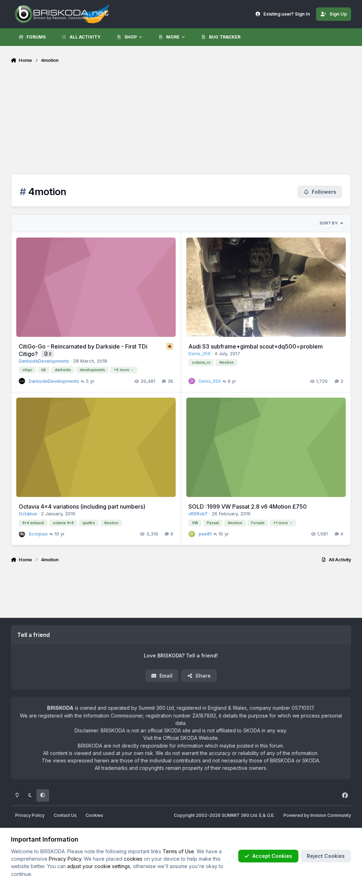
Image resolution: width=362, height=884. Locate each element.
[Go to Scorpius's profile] (22, 534)
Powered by (317, 815)
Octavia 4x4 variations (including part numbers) (82, 506)
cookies (133, 859)
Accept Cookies (272, 856)
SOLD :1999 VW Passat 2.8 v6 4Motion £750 (247, 506)
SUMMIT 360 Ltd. (240, 815)
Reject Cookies (326, 856)
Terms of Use (178, 851)
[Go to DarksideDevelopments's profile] (22, 381)
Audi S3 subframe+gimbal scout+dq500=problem (255, 346)
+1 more (280, 523)
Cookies (94, 815)
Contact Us (65, 815)
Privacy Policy (30, 815)
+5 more (121, 370)
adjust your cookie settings (98, 866)
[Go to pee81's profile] (191, 534)
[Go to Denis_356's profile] (191, 381)
